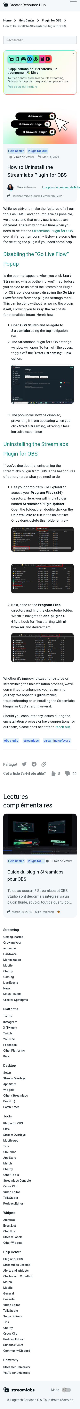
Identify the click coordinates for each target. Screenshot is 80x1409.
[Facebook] (34, 765)
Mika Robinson (44, 912)
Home (7, 20)
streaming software (57, 740)
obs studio (11, 740)
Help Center (26, 20)
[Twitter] (24, 765)
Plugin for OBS (52, 20)
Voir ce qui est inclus (21, 86)
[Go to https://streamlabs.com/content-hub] (24, 5)
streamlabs (31, 740)
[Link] (43, 764)
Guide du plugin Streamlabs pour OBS (35, 875)
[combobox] (40, 40)
